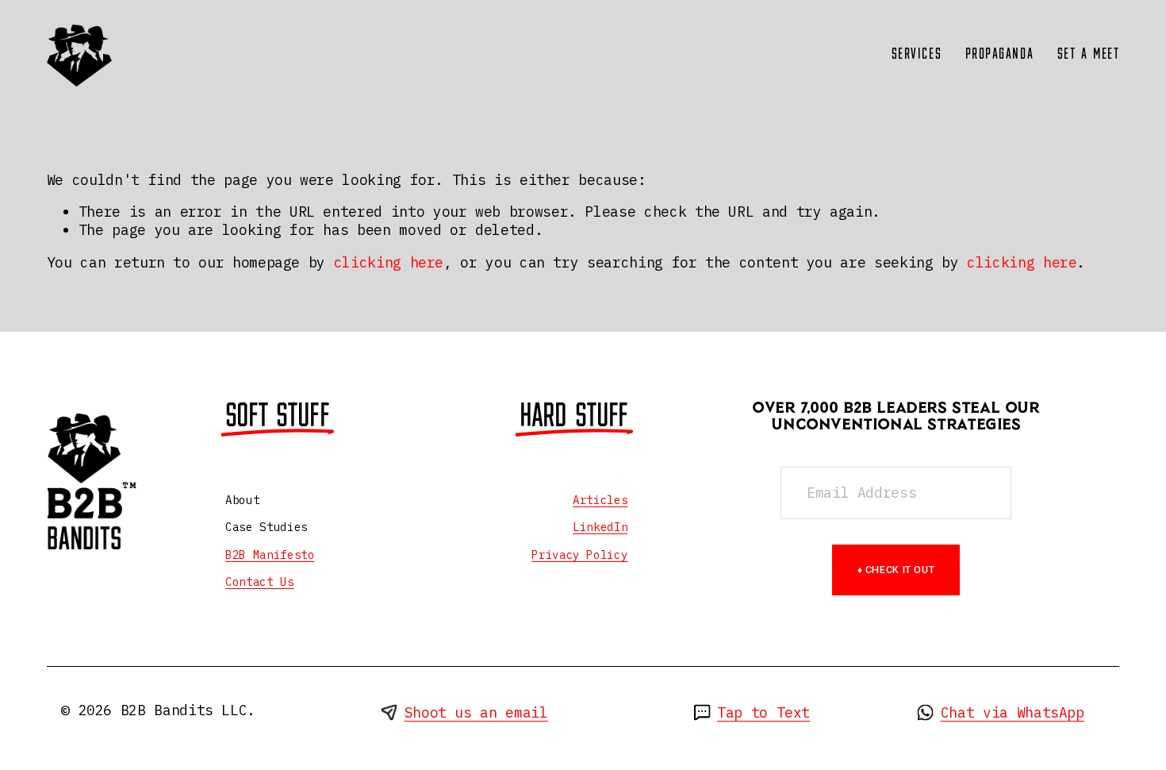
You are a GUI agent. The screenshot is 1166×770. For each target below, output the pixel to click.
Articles (600, 500)
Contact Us (259, 582)
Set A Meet (1088, 55)
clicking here (388, 262)
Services (917, 55)
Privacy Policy (579, 555)
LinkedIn (600, 527)
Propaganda (999, 55)
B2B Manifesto (269, 555)
